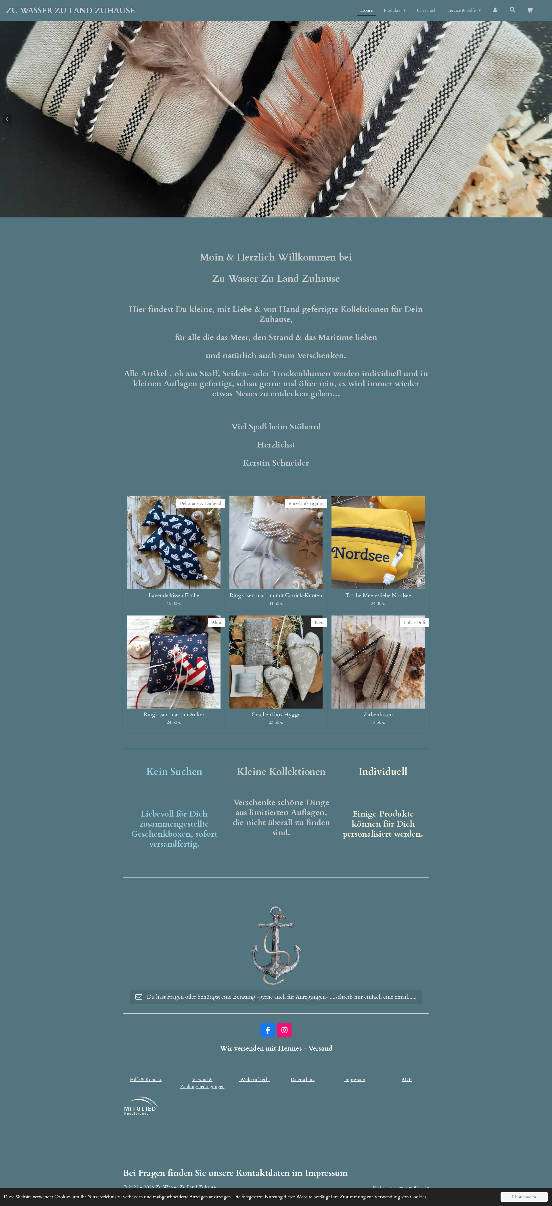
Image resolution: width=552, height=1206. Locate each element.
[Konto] (495, 10)
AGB (407, 1079)
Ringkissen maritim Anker (174, 714)
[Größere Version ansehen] (276, 945)
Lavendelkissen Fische (174, 595)
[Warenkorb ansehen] (529, 10)
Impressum (354, 1079)
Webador (421, 1187)
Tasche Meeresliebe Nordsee (378, 595)
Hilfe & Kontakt (146, 1079)
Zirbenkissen (378, 714)
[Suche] (512, 10)
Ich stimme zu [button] (524, 1197)
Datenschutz (303, 1079)
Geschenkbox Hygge (276, 714)
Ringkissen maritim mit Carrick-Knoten (276, 595)
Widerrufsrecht (254, 1079)
